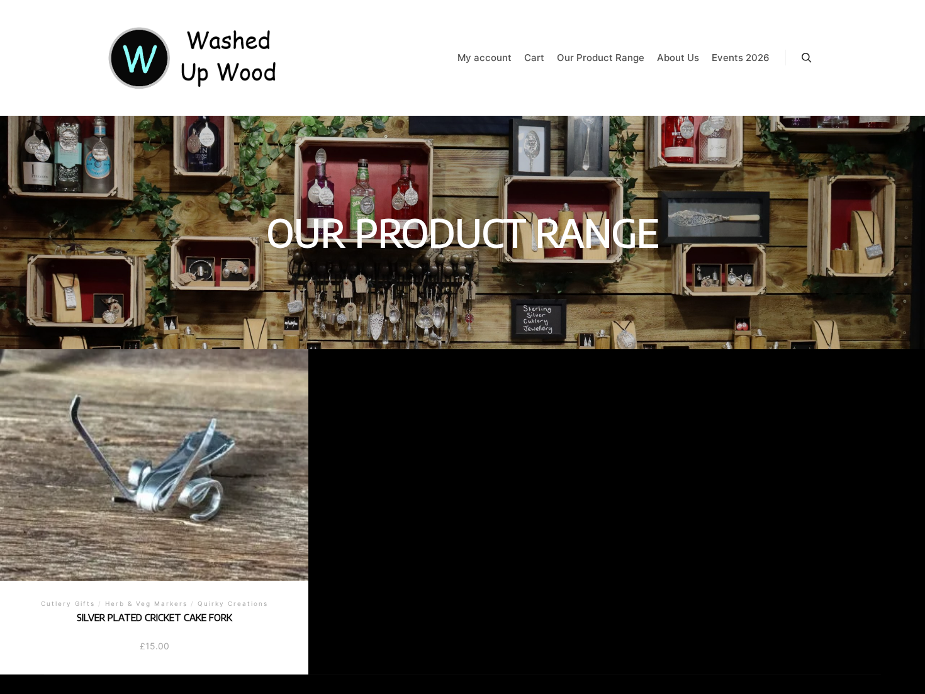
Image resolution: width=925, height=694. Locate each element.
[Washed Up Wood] (193, 58)
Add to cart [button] (154, 469)
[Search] (806, 58)
